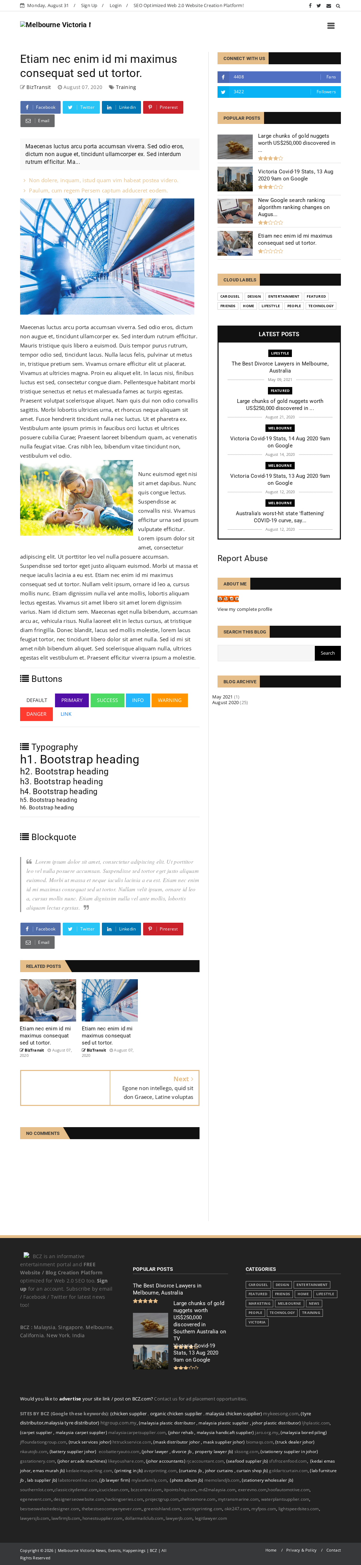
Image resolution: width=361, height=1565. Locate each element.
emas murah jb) (49, 1471)
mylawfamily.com (149, 1480)
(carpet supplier (36, 1432)
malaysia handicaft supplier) (225, 1432)
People (294, 306)
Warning (170, 700)
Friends (227, 306)
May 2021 (222, 697)
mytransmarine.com (238, 1499)
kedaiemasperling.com (89, 1471)
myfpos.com (263, 1509)
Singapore (70, 1327)
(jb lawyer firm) (114, 1480)
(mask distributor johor (177, 1442)
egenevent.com (35, 1499)
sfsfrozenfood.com (288, 1461)
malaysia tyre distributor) (71, 1423)
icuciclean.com (114, 1490)
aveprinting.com (160, 1471)
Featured (316, 296)
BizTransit (228, 599)
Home (248, 306)
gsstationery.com (38, 1461)
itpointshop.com (180, 1490)
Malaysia (44, 1327)
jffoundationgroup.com (43, 1442)
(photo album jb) (186, 1480)
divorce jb (182, 1451)
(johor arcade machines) (82, 1461)
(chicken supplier (129, 1413)
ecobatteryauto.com (119, 1451)
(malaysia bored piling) (303, 1432)
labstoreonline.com (78, 1480)
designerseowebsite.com (79, 1499)
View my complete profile (245, 609)
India (78, 1335)
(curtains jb (191, 1471)
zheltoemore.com (198, 1499)
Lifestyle (271, 306)
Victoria (257, 1322)
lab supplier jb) (42, 1480)
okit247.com (237, 1509)
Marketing (259, 1303)
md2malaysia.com (216, 1490)
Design (254, 296)
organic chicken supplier (176, 1413)
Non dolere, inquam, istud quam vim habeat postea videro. (103, 180)
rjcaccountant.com (205, 1461)
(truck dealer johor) (294, 1442)
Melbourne (280, 428)
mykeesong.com (281, 1413)
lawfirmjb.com (65, 1518)
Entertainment (284, 296)
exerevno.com (252, 1490)
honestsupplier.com (102, 1518)
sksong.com (246, 1451)
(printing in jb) (129, 1471)
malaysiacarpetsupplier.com (137, 1432)
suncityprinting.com (202, 1509)
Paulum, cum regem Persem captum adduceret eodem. (98, 190)
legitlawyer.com (211, 1518)
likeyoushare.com (125, 1461)
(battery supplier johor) (73, 1451)
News (314, 1303)
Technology (321, 306)
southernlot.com (36, 1490)
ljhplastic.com (316, 1423)
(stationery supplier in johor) (289, 1451)
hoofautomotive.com (289, 1490)
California (32, 1335)
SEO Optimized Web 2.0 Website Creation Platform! (189, 5)
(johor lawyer (156, 1451)
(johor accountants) (165, 1461)
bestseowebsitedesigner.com (49, 1509)
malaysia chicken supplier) (234, 1413)
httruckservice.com (131, 1442)
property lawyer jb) (214, 1451)
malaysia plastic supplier (224, 1423)
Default (36, 700)
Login (116, 5)
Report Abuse (243, 558)
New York (58, 1335)
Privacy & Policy (301, 1550)
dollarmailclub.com (144, 1518)
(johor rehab (181, 1432)
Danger (36, 713)
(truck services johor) (90, 1442)
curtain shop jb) (252, 1471)
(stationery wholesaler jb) (267, 1480)
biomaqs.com (259, 1442)
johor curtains (219, 1471)
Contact (333, 1550)
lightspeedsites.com (299, 1509)
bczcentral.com (146, 1490)
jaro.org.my (267, 1432)
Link (66, 713)
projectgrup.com (162, 1499)
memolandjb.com (222, 1480)
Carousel (230, 296)
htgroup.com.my (118, 1423)
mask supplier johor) (224, 1442)
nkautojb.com (33, 1451)
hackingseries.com (124, 1499)
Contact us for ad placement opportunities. (200, 1399)
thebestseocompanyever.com (112, 1509)
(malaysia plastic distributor (167, 1423)
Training (126, 87)
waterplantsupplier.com (285, 1499)
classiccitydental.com (75, 1490)
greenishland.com (162, 1509)
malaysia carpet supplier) (81, 1432)
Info (138, 700)
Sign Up (89, 5)
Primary (71, 700)
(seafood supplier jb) (247, 1461)
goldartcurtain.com (289, 1471)
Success (107, 700)
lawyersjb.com (34, 1518)
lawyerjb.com (179, 1518)
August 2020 (225, 702)
